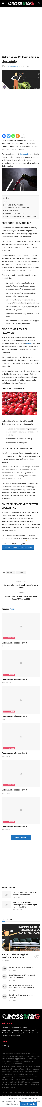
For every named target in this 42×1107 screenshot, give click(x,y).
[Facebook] (4, 136)
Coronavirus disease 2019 (14, 643)
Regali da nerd (15, 1035)
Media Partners (29, 1030)
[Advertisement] (21, 30)
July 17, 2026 (6, 830)
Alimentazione (9, 638)
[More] (18, 136)
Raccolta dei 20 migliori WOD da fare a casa (15, 956)
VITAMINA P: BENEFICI (12, 210)
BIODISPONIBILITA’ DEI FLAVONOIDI (17, 208)
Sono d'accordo (28, 1104)
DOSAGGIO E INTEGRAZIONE (14, 213)
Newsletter (5, 1033)
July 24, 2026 (6, 793)
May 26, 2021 (25, 66)
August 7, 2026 (7, 719)
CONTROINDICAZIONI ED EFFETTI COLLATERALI (21, 216)
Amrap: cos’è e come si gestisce (21, 967)
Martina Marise (12, 66)
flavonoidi (24, 154)
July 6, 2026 (17, 897)
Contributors (6, 1030)
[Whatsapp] (13, 136)
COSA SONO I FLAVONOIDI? (14, 205)
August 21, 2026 (7, 646)
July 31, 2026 (6, 756)
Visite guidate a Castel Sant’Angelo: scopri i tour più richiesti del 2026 (25, 905)
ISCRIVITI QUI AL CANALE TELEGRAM (18, 547)
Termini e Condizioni (29, 1033)
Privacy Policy (16, 1033)
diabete (29, 343)
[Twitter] (9, 136)
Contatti (24, 1027)
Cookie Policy (15, 1027)
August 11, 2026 (18, 910)
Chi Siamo (5, 1027)
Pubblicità (5, 1035)
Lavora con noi (17, 1030)
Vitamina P (20, 572)
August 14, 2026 (7, 683)
